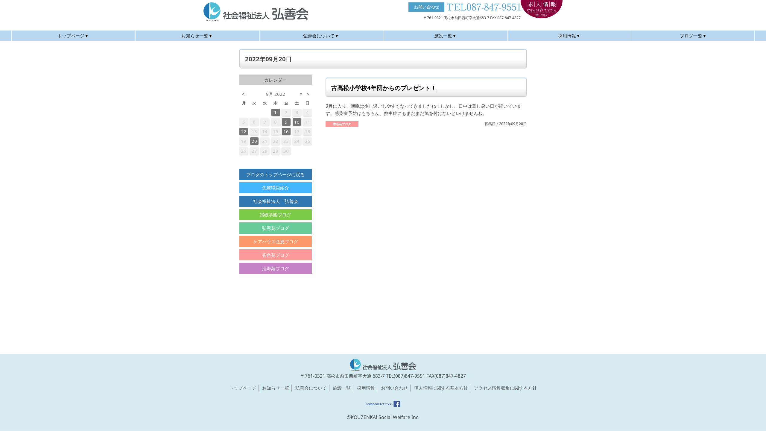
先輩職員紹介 (275, 187)
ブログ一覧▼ (693, 35)
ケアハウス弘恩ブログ (275, 241)
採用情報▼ (569, 35)
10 (297, 122)
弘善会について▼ (321, 35)
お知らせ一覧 (275, 388)
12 (243, 131)
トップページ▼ (73, 35)
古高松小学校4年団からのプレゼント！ (384, 88)
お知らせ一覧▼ (197, 35)
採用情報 (366, 388)
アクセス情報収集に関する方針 (505, 388)
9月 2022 (275, 94)
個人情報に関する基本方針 (441, 388)
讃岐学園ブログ (275, 214)
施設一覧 (342, 388)
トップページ (242, 388)
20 (254, 141)
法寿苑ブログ (275, 268)
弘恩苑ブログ (275, 228)
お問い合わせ (394, 388)
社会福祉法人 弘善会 (275, 201)
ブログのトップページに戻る (275, 174)
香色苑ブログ (275, 255)
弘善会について (311, 388)
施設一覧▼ (445, 35)
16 (286, 131)
